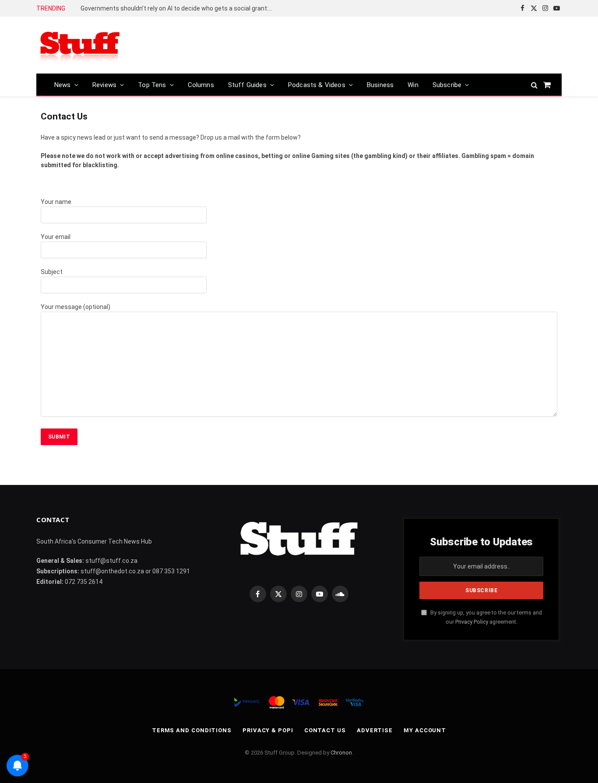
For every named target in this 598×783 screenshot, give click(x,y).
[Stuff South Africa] (80, 45)
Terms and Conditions (192, 730)
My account (425, 730)
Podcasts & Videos (316, 85)
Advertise (375, 730)
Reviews (104, 85)
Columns (201, 85)
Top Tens (152, 85)
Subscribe (447, 85)
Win (413, 85)
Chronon (341, 752)
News (62, 85)
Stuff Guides (247, 85)
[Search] (534, 85)
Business (380, 85)
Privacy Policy (471, 621)
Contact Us (325, 730)
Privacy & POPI (268, 730)
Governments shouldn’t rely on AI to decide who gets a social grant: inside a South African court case (179, 8)
